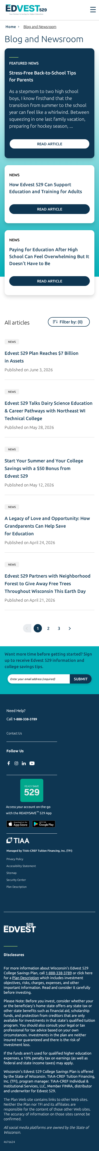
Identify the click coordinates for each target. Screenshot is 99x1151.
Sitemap (11, 872)
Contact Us (14, 733)
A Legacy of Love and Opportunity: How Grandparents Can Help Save (48, 526)
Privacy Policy (14, 858)
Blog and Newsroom (39, 27)
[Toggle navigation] (90, 10)
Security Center (16, 879)
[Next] (69, 628)
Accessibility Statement (21, 865)
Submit (80, 679)
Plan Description (16, 886)
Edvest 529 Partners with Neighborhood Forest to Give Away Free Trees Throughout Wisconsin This (48, 583)
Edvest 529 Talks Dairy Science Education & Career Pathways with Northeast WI (49, 410)
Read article (49, 144)
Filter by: (71, 321)
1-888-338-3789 (25, 719)
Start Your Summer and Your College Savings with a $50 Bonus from (44, 468)
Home (11, 27)
